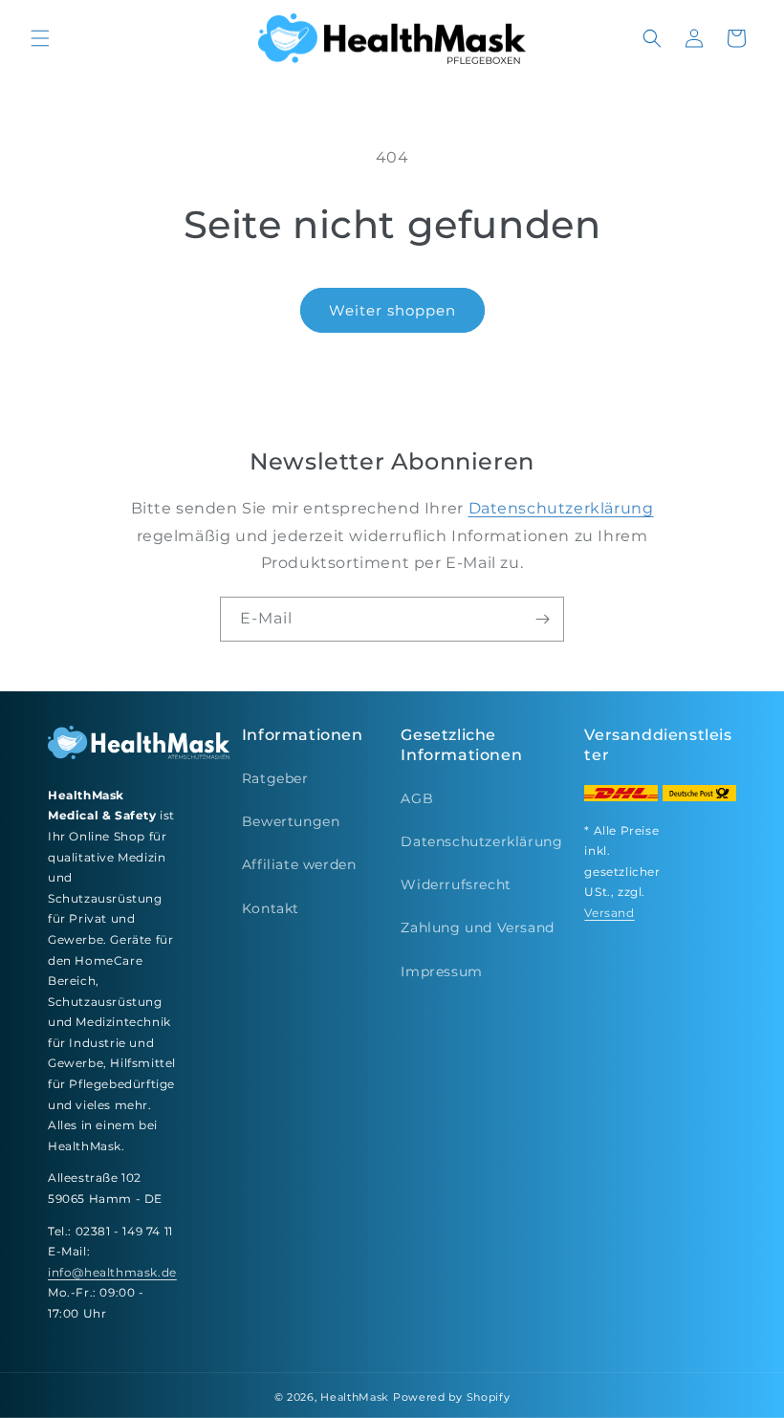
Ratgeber (275, 778)
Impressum (441, 971)
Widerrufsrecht (456, 884)
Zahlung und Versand (477, 927)
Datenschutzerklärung (561, 508)
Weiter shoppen (392, 310)
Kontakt (270, 908)
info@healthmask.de (112, 1272)
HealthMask (354, 1397)
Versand (609, 912)
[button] (40, 38)
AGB (417, 798)
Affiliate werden (299, 864)
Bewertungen (291, 821)
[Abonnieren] (542, 619)
